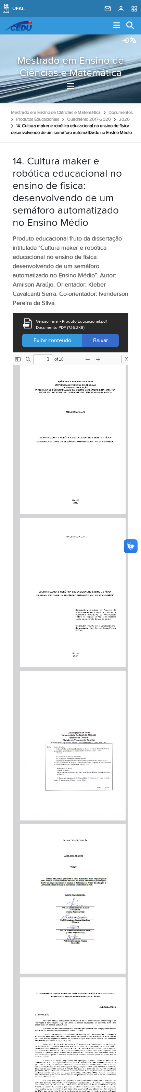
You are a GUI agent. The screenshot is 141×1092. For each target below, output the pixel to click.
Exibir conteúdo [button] (52, 340)
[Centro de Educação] (18, 25)
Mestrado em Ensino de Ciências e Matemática (70, 67)
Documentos (120, 112)
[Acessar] (125, 41)
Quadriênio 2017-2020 (89, 119)
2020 (124, 119)
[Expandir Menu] (117, 26)
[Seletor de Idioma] (133, 41)
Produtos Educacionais (37, 119)
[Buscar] (130, 26)
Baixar (100, 340)
